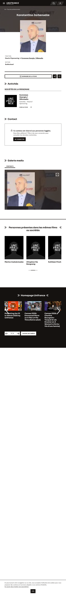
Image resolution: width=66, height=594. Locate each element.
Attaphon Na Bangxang (32, 263)
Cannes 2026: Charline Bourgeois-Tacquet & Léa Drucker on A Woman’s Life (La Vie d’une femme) (52, 319)
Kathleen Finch (54, 262)
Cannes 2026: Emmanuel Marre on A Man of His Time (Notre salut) (33, 316)
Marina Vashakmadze (14, 262)
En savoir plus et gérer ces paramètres (17, 587)
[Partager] (55, 76)
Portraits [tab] (9, 166)
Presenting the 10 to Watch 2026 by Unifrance (12, 315)
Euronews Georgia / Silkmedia (32, 58)
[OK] (33, 591)
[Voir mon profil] (60, 3)
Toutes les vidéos (28, 333)
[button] (57, 175)
